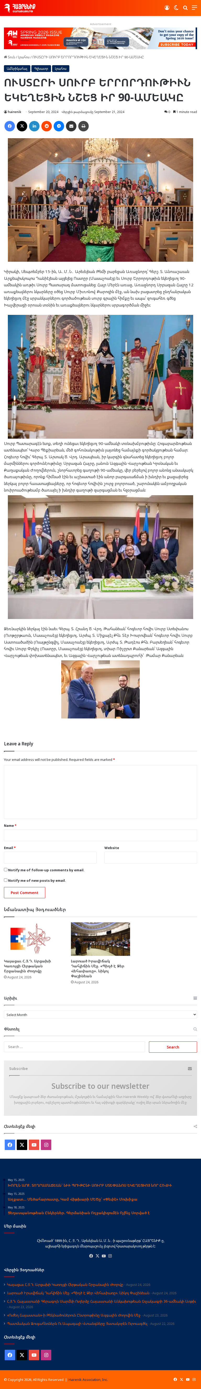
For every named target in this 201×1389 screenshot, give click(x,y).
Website (111, 847)
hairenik (14, 112)
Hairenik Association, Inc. (88, 1379)
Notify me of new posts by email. (37, 880)
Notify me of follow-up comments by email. (46, 870)
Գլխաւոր (41, 68)
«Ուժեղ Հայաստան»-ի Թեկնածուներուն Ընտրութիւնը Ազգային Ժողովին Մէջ (74, 1315)
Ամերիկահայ (17, 68)
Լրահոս (24, 57)
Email (10, 847)
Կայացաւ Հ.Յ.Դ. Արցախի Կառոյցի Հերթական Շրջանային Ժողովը (27, 965)
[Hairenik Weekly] (19, 8)
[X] (97, 1256)
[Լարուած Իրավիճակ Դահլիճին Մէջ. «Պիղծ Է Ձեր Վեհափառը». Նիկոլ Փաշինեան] (100, 939)
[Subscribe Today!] (100, 38)
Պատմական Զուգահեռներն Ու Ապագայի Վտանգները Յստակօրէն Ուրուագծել (77, 1323)
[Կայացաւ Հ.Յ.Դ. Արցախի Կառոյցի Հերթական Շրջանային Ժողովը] (33, 939)
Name (10, 825)
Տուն (11, 57)
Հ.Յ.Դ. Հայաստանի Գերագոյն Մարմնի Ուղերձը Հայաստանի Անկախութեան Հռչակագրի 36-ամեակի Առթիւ (101, 1301)
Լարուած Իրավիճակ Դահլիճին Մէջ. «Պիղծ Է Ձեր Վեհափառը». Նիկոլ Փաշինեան (97, 968)
